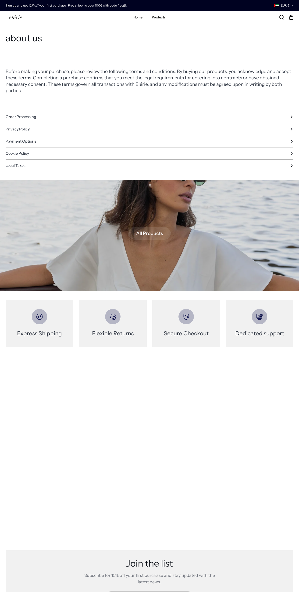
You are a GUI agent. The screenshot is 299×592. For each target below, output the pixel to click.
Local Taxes (15, 165)
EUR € (285, 5)
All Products (149, 233)
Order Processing (21, 116)
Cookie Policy (17, 153)
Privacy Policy (18, 129)
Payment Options (21, 141)
